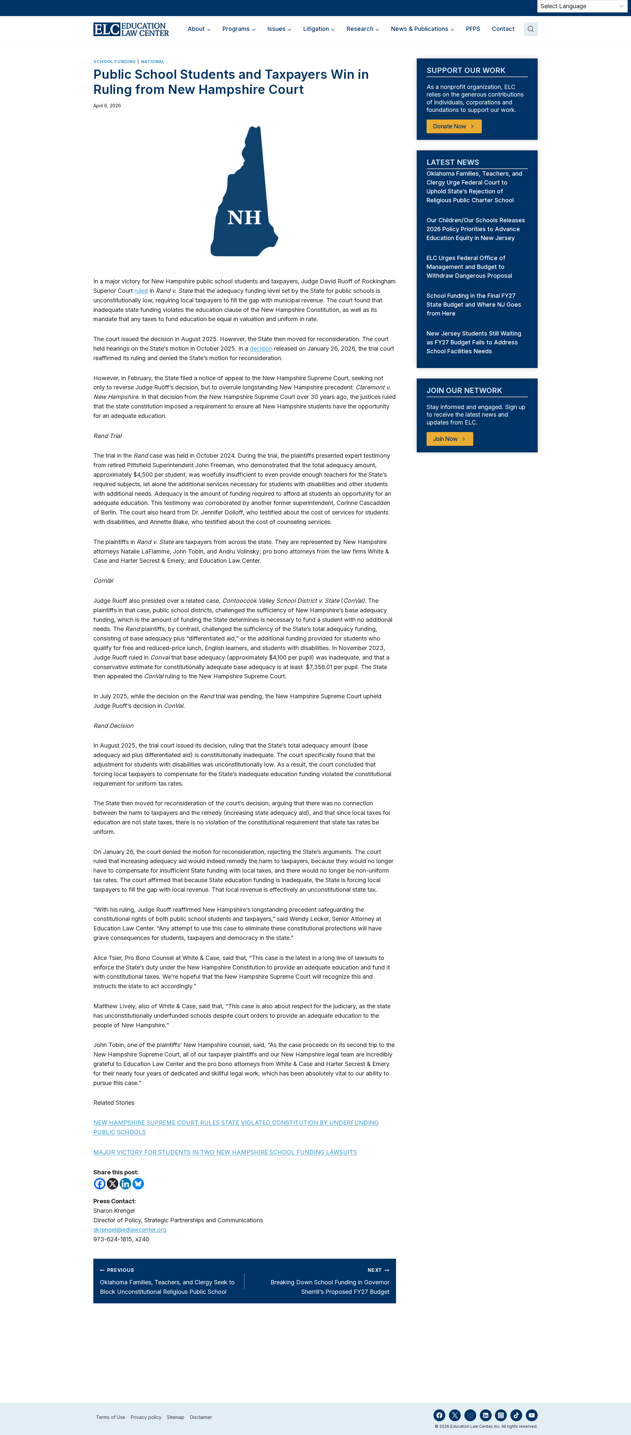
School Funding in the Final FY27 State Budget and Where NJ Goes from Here (474, 304)
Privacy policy (146, 1417)
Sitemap (175, 1417)
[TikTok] (516, 1415)
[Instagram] (501, 1415)
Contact (503, 28)
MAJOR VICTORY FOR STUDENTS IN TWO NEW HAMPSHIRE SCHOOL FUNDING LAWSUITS (225, 1152)
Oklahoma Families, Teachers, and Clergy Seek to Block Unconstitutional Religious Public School (167, 1281)
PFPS (473, 28)
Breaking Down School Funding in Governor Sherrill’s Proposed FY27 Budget (329, 1281)
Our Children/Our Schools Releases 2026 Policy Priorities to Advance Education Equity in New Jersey (476, 229)
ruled (141, 290)
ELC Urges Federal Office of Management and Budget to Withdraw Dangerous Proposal (470, 266)
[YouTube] (532, 1415)
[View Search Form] (531, 29)
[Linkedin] (125, 1183)
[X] (112, 1183)
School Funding (114, 61)
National (153, 61)
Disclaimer (201, 1417)
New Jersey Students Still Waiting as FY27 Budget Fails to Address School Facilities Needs (474, 342)
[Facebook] (99, 1183)
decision (261, 348)
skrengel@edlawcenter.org (129, 1229)
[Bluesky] (138, 1183)
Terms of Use (110, 1417)
